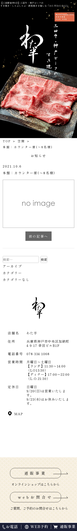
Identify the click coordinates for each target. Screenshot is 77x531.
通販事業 (35, 473)
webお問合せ (35, 497)
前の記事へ (38, 236)
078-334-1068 (38, 353)
